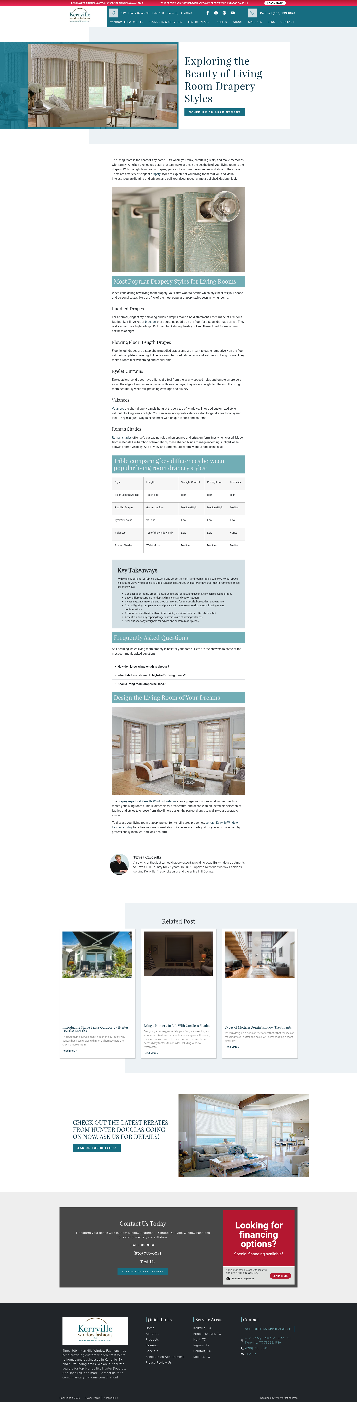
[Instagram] (216, 13)
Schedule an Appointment (268, 1329)
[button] (178, 666)
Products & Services (165, 22)
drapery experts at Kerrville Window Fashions (147, 801)
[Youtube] (233, 13)
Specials (255, 22)
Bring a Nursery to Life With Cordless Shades (177, 1026)
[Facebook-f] (208, 13)
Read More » (69, 1050)
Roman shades (122, 437)
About (238, 22)
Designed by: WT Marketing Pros (279, 1397)
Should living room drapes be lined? (141, 684)
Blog (271, 22)
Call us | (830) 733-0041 (278, 13)
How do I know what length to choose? (143, 666)
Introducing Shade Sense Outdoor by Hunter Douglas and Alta (95, 1029)
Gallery (221, 22)
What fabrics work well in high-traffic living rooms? (152, 675)
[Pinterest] (224, 13)
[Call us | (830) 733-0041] (252, 13)
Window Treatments (126, 22)
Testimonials (198, 22)
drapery (156, 174)
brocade (150, 322)
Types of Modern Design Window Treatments (258, 1027)
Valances (118, 408)
